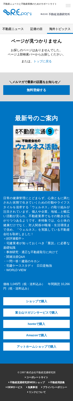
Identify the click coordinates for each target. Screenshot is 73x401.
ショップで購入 (36, 301)
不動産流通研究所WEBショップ (27, 382)
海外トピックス (60, 29)
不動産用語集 (57, 382)
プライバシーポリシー (54, 387)
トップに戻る (42, 61)
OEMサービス (15, 387)
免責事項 (32, 387)
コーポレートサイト (37, 377)
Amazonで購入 (36, 335)
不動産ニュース (13, 29)
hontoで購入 (36, 324)
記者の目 (36, 29)
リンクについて (37, 392)
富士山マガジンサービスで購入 (36, 312)
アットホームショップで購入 (36, 346)
